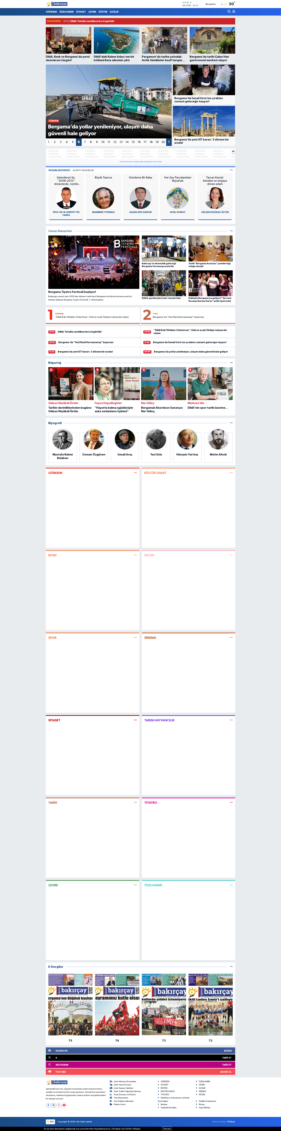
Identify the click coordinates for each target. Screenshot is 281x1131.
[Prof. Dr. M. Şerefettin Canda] (66, 198)
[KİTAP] (135, 555)
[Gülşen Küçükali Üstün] (215, 198)
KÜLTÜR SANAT (155, 473)
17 (145, 142)
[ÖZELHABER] (231, 885)
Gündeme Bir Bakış (140, 177)
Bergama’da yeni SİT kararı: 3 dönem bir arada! (85, 351)
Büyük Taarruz (103, 177)
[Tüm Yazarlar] (231, 170)
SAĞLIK (114, 12)
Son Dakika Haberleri (124, 1101)
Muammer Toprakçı (103, 212)
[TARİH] (135, 803)
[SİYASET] (135, 720)
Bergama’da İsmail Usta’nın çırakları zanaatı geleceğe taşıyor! (190, 342)
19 (157, 142)
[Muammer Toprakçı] (103, 198)
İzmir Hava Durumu (122, 1085)
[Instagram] (58, 1105)
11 (109, 142)
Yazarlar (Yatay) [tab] (59, 170)
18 (151, 142)
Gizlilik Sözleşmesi (207, 1101)
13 (121, 142)
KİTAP (52, 555)
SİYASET (81, 12)
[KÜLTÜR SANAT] (231, 473)
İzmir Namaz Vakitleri (123, 1088)
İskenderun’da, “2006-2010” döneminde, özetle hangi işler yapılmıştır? (66, 181)
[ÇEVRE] (135, 885)
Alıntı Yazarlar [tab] (83, 170)
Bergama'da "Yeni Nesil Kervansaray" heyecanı (178, 317)
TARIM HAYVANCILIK (159, 720)
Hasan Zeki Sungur (140, 212)
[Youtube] (64, 1105)
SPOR (52, 637)
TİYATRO (150, 802)
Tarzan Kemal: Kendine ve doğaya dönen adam (215, 180)
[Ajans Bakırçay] (57, 4)
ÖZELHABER (66, 12)
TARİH (155, 314)
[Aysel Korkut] (178, 198)
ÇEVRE (92, 12)
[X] (53, 1105)
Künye (202, 1104)
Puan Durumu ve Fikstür (125, 1094)
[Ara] (229, 12)
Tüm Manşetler (121, 1098)
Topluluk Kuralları (169, 1108)
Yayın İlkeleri (204, 1108)
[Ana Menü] (233, 12)
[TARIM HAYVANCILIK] (231, 720)
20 (163, 142)
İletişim (164, 1104)
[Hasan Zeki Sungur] (140, 198)
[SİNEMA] (231, 638)
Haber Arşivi (119, 1104)
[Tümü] (231, 363)
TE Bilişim (231, 1122)
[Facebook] (48, 1105)
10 (102, 142)
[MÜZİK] (231, 555)
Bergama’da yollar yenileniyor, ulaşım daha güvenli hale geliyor (191, 351)
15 (133, 142)
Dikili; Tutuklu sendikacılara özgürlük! (80, 332)
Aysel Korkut (178, 212)
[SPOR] (135, 638)
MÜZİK (149, 555)
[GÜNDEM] (135, 473)
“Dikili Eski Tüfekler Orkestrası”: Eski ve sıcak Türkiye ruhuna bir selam (92, 317)
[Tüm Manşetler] (231, 231)
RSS (52, 1122)
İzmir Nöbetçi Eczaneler (125, 1081)
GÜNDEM (51, 12)
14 (127, 142)
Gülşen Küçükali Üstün (215, 212)
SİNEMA (150, 637)
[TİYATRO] (231, 803)
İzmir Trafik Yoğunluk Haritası (127, 1091)
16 (139, 142)
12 (114, 142)
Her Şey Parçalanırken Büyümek (177, 179)
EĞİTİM (103, 12)
